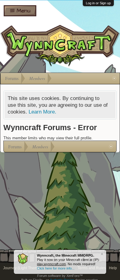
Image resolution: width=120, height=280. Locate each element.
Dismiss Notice (102, 254)
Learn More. (42, 112)
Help (113, 268)
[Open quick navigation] (114, 78)
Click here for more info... (55, 268)
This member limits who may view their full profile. (48, 138)
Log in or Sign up (98, 3)
